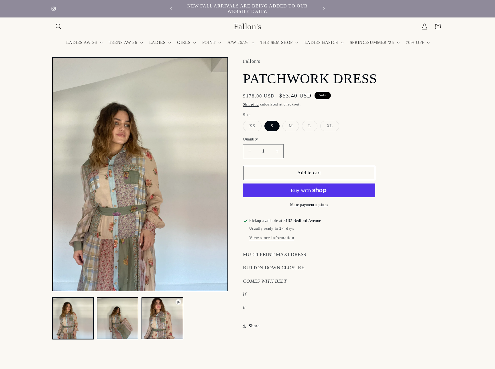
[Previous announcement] (171, 8)
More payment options (309, 205)
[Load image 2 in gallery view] (118, 318)
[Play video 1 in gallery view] (162, 318)
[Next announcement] (324, 8)
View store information (271, 237)
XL (333, 127)
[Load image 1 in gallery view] (73, 318)
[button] (58, 26)
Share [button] (254, 325)
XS (255, 127)
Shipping (251, 105)
